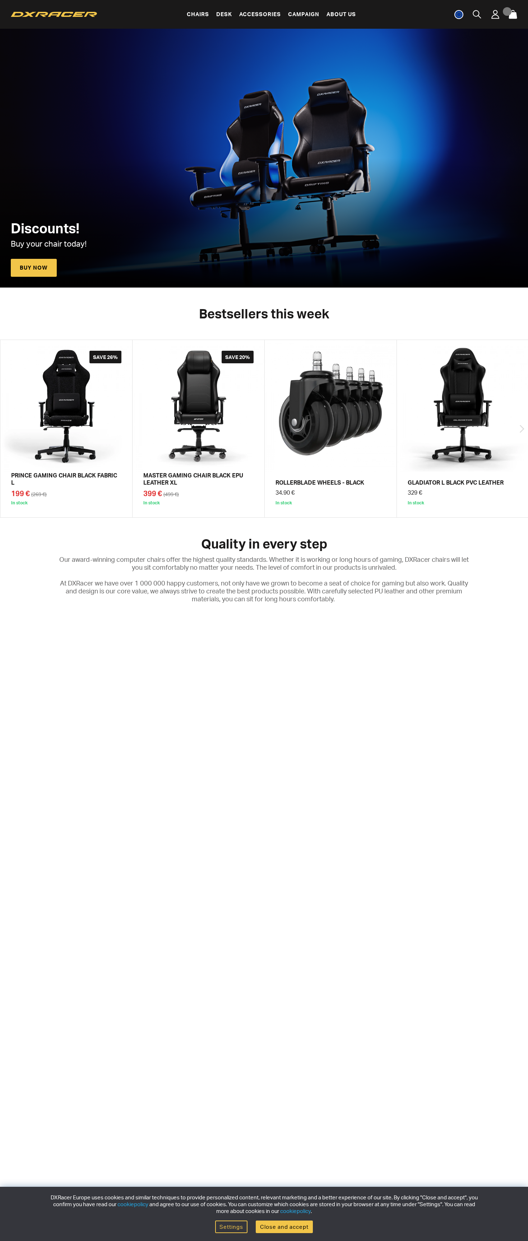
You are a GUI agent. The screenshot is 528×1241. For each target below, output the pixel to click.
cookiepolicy (132, 1204)
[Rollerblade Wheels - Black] (331, 428)
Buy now (34, 267)
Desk (224, 14)
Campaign (303, 14)
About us (341, 14)
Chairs (198, 14)
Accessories (260, 14)
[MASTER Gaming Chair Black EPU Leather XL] (198, 428)
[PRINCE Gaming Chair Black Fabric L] (66, 428)
